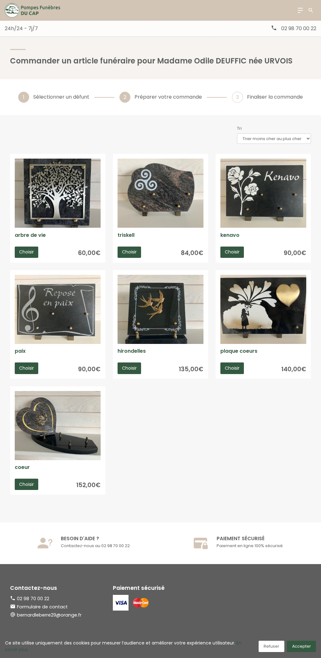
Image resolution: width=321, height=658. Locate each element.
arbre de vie (30, 235)
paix (20, 351)
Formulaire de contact (42, 607)
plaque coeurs (238, 351)
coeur (22, 467)
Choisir (26, 252)
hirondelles (132, 351)
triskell (126, 235)
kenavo (229, 235)
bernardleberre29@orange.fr (49, 615)
